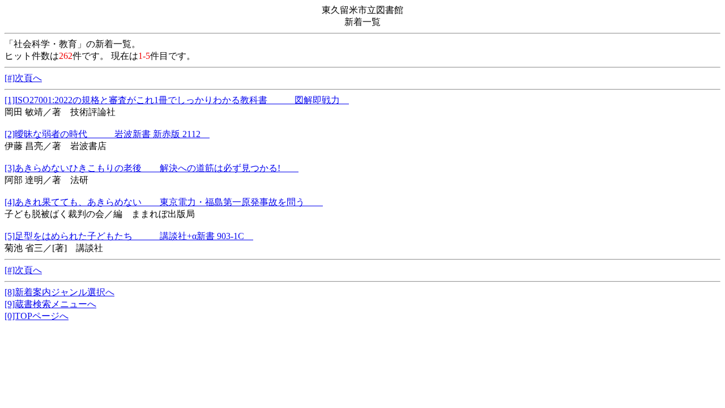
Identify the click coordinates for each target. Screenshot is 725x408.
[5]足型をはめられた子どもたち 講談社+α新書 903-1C (129, 236)
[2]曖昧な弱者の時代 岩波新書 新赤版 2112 (107, 134)
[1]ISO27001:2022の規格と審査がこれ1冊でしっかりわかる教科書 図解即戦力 (177, 100)
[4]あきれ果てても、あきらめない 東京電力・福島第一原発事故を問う (164, 202)
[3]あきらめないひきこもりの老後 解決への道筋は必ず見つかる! (151, 168)
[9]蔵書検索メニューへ (50, 304)
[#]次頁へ (23, 78)
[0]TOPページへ (37, 316)
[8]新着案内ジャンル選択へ (59, 292)
